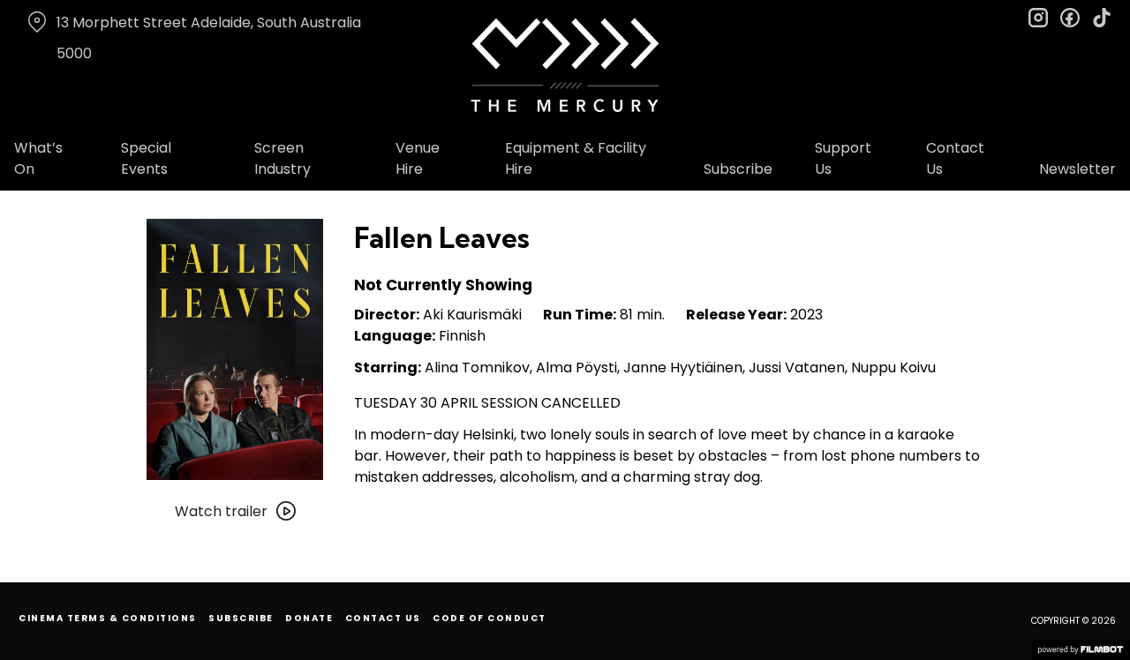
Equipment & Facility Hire (575, 158)
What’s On (38, 158)
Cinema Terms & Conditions (108, 618)
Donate (309, 618)
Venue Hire (418, 158)
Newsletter (1077, 169)
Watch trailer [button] (221, 511)
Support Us (843, 158)
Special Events (146, 158)
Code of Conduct (489, 618)
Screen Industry (282, 158)
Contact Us (955, 158)
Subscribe (738, 169)
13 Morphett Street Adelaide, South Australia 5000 (208, 38)
